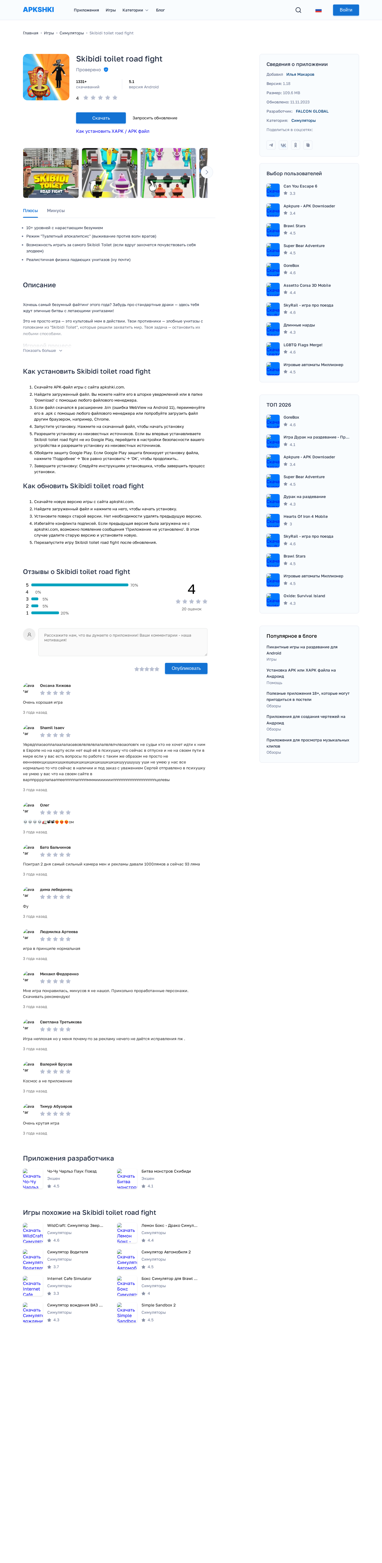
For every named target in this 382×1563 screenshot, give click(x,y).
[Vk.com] (283, 145)
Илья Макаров (300, 74)
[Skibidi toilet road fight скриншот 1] (51, 173)
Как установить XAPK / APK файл (112, 131)
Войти (346, 10)
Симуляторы (303, 120)
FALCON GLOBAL (312, 111)
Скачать (101, 118)
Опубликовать (186, 668)
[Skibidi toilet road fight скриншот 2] (110, 173)
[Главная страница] (38, 15)
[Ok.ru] (295, 145)
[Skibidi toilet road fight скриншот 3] (168, 173)
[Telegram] (271, 145)
